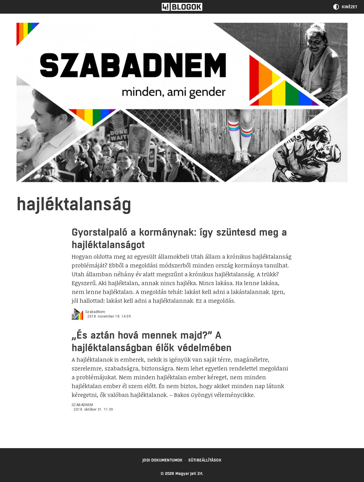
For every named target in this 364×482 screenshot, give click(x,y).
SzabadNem (95, 312)
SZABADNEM (82, 405)
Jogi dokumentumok (162, 460)
